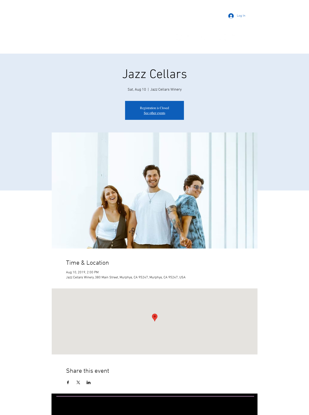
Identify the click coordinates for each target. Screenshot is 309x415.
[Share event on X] (78, 382)
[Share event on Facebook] (68, 382)
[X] (212, 37)
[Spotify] (222, 37)
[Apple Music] (233, 37)
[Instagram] (190, 37)
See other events (154, 113)
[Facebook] (179, 37)
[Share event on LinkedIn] (89, 382)
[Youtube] (201, 37)
